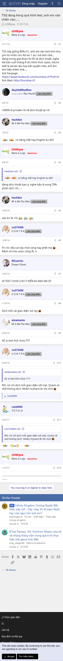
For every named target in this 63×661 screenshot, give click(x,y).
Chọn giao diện (12, 617)
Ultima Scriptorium (36, 543)
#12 (59, 467)
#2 (59, 102)
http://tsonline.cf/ (24, 80)
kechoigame (15, 516)
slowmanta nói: (12, 372)
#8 (59, 303)
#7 (59, 273)
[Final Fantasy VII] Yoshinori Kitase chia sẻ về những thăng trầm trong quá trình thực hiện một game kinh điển (35, 535)
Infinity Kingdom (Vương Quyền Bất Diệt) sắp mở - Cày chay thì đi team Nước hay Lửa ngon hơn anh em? (34, 509)
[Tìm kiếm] (59, 3)
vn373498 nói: (12, 428)
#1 (59, 44)
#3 (59, 132)
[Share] (55, 44)
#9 (59, 333)
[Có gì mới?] (52, 3)
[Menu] (4, 3)
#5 (59, 210)
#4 (59, 162)
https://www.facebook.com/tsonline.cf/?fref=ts (30, 77)
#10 (59, 362)
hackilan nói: (11, 171)
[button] (31, 623)
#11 (59, 419)
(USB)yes (10, 24)
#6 (59, 240)
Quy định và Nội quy (12, 636)
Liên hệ (5, 629)
